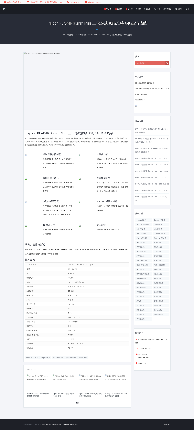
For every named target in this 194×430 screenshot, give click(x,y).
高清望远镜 (140, 319)
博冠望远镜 (158, 247)
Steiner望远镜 (142, 238)
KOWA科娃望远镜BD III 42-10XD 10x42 (151, 158)
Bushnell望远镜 (159, 220)
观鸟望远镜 (158, 296)
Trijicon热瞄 (45, 358)
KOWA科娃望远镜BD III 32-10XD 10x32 (151, 190)
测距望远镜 (158, 274)
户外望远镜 (158, 269)
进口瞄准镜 (83, 358)
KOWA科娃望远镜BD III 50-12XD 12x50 (151, 165)
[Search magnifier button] (167, 63)
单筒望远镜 (140, 247)
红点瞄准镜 (158, 292)
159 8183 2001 (143, 357)
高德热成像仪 (158, 314)
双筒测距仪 (140, 256)
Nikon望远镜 (141, 233)
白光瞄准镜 (158, 287)
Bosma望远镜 (141, 220)
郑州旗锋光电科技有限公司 (51, 424)
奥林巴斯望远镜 (142, 260)
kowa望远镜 (158, 224)
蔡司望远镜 (140, 296)
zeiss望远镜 (141, 242)
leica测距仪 (158, 229)
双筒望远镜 (158, 251)
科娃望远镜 (140, 292)
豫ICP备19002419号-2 (71, 424)
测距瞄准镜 (158, 278)
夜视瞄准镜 (158, 256)
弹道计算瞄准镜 (159, 265)
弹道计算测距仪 (142, 265)
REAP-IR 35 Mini (32, 358)
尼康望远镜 (158, 260)
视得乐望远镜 (158, 301)
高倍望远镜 (140, 314)
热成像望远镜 (158, 283)
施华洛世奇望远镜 (143, 274)
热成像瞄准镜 (71, 358)
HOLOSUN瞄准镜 (143, 224)
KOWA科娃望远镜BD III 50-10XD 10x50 (151, 171)
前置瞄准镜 (158, 242)
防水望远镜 (158, 310)
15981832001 (140, 100)
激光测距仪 (140, 283)
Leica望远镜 (141, 229)
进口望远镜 (140, 305)
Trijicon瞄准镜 (58, 358)
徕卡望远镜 (140, 269)
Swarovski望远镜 (160, 238)
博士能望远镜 (141, 251)
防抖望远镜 (140, 310)
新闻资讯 (167, 424)
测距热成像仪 (141, 278)
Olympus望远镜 (159, 233)
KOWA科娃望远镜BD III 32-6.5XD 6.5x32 (152, 184)
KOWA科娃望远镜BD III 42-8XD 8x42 (150, 177)
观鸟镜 (139, 301)
